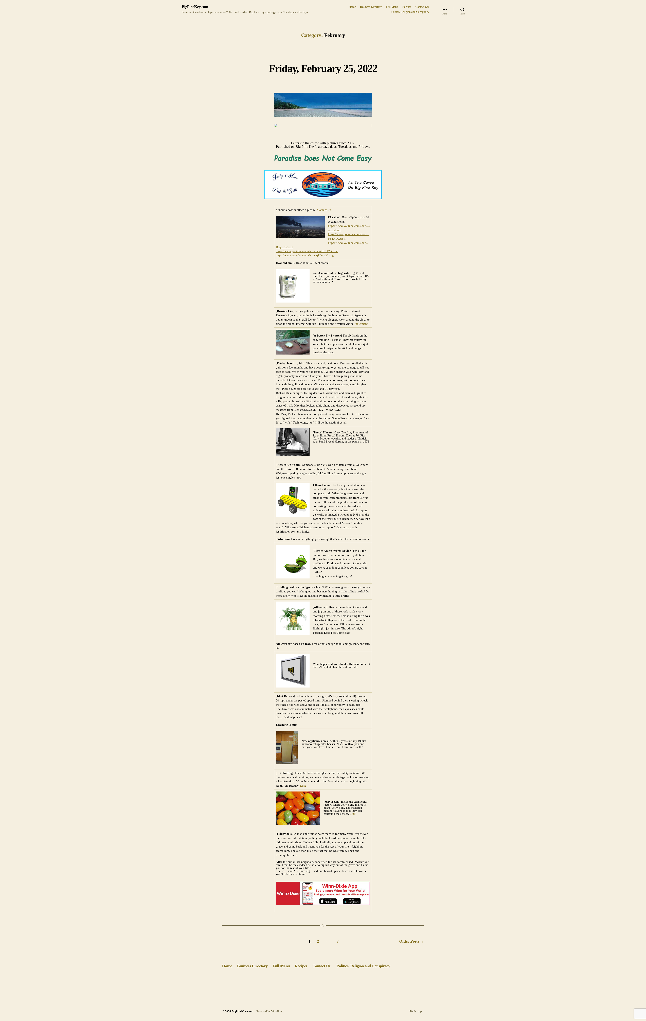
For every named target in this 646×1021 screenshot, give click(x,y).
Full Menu (392, 6)
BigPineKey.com (195, 7)
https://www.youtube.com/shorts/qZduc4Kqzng (305, 255)
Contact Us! (422, 6)
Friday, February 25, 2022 (323, 68)
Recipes (406, 6)
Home (352, 6)
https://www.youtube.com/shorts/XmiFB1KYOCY (307, 251)
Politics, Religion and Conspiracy (410, 11)
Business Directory (371, 6)
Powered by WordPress (270, 1011)
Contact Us (324, 210)
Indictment (361, 323)
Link (303, 785)
